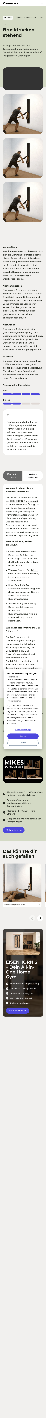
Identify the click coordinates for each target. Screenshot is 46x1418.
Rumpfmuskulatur (18, 599)
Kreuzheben (12, 644)
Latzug (26, 647)
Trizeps (34, 570)
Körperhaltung (28, 518)
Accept (23, 736)
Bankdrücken (27, 644)
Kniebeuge (29, 640)
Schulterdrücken (15, 651)
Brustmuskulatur (27, 508)
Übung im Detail (12, 476)
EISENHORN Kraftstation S (24, 501)
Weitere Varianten (33, 476)
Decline (23, 743)
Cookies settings (23, 730)
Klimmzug (11, 647)
